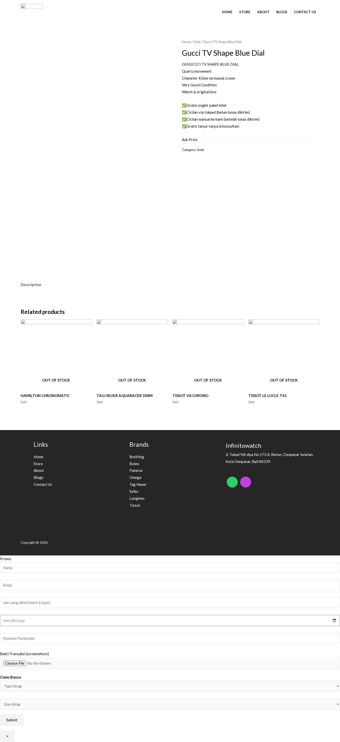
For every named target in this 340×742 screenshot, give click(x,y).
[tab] (31, 284)
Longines (137, 498)
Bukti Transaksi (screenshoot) (24, 653)
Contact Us (305, 12)
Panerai (135, 470)
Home (227, 12)
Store (244, 12)
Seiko (133, 491)
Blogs (281, 12)
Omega (135, 477)
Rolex (134, 463)
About (263, 12)
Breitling (136, 456)
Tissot (134, 505)
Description (31, 284)
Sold (197, 42)
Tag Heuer (138, 484)
